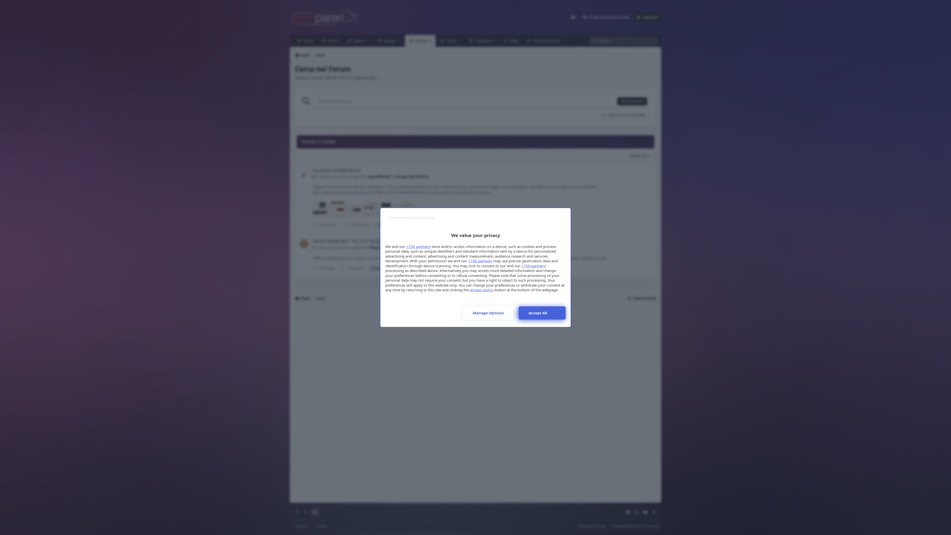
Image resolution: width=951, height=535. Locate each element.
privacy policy (481, 289)
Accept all (537, 312)
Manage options (488, 312)
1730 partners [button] (418, 246)
